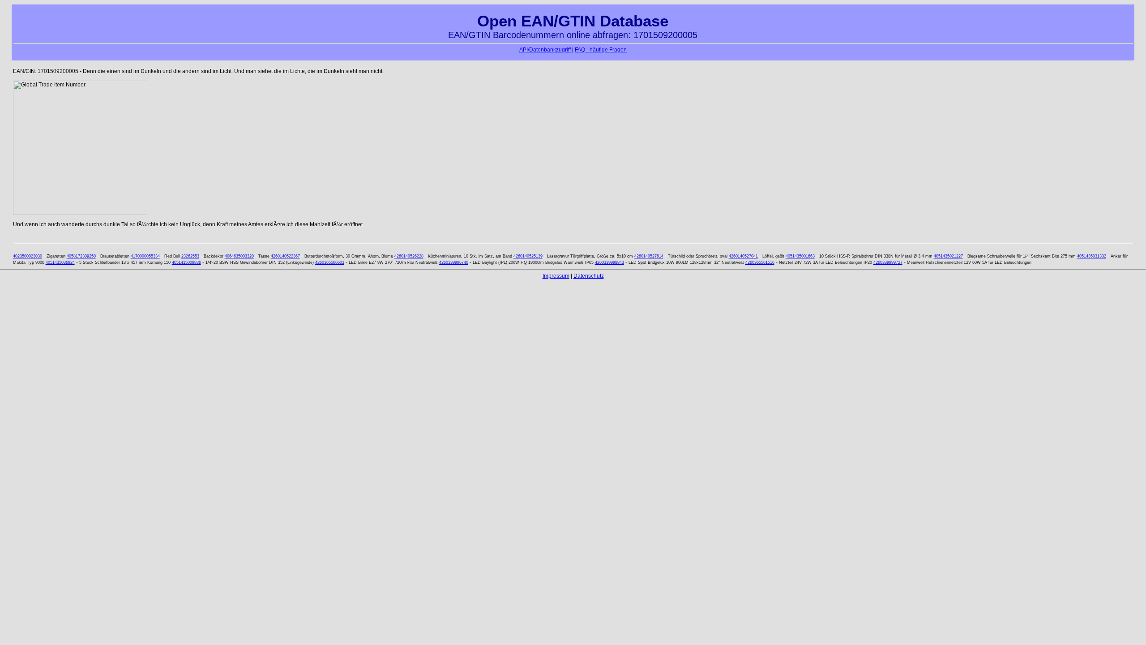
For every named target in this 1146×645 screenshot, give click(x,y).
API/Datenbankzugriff (545, 50)
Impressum (556, 276)
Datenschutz (588, 276)
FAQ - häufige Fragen (601, 50)
